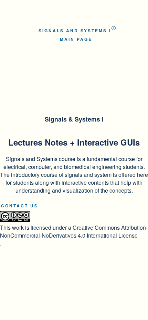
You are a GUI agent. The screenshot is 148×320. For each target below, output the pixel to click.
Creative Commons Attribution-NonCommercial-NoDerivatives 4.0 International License (74, 231)
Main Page (76, 39)
